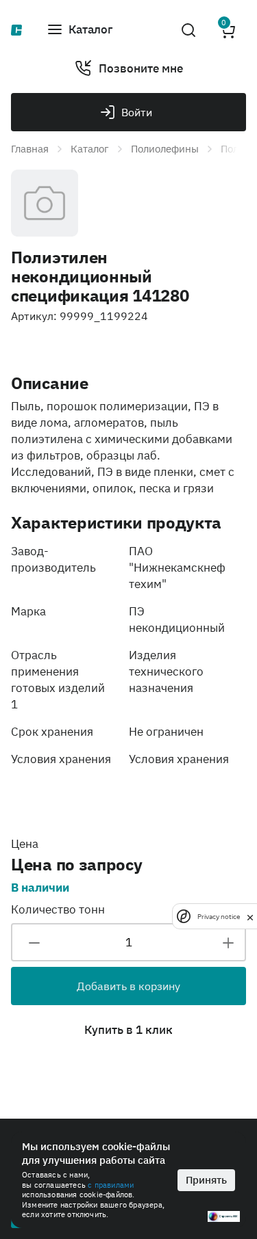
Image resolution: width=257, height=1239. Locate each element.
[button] (79, 30)
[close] (250, 916)
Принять (206, 1179)
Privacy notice (218, 916)
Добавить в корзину (128, 986)
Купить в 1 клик (128, 1029)
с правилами (111, 1185)
